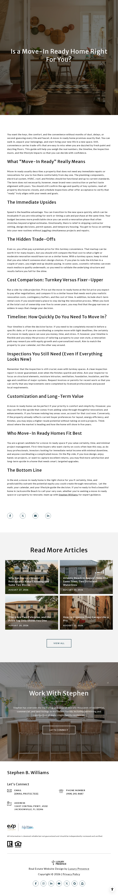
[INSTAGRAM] (43, 883)
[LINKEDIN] (51, 883)
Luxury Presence (78, 868)
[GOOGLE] (74, 883)
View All (59, 643)
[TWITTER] (67, 883)
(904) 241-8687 (74, 793)
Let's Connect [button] (59, 730)
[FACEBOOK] (36, 883)
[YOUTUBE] (59, 883)
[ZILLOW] (82, 883)
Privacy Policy (71, 874)
